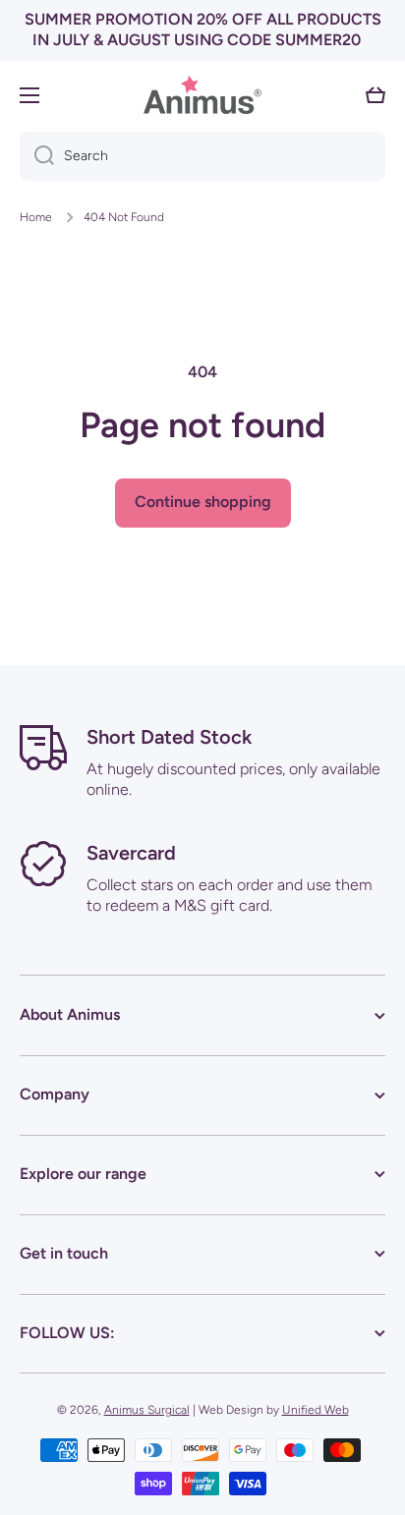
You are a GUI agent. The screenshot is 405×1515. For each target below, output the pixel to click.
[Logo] (202, 95)
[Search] (37, 156)
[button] (375, 95)
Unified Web (315, 1410)
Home (36, 217)
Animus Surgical (147, 1410)
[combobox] (202, 156)
